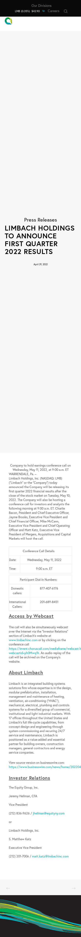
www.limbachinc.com (23, 640)
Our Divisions (41, 5)
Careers (53, 10)
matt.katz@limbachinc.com (50, 856)
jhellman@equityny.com (48, 813)
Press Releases (40, 219)
